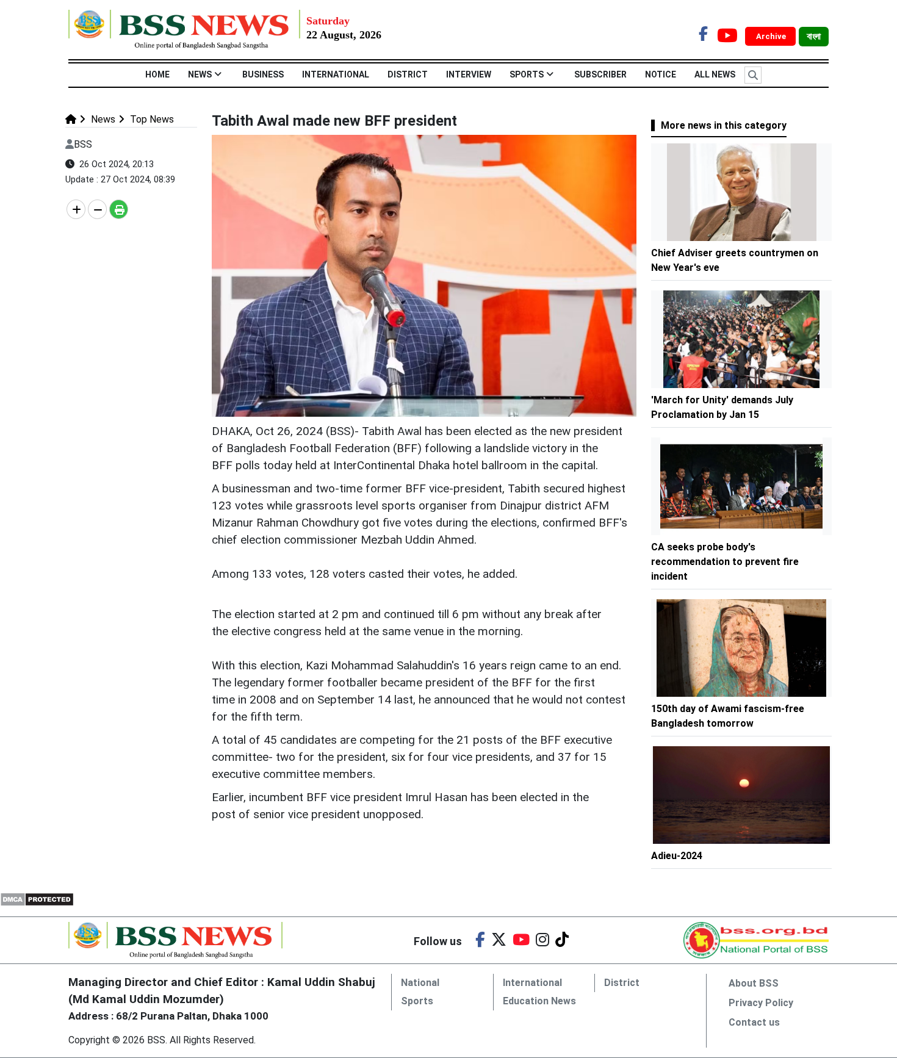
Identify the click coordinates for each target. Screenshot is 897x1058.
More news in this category (724, 125)
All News (714, 74)
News (200, 74)
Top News (151, 119)
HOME (157, 74)
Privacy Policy (761, 1003)
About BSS (754, 983)
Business (263, 74)
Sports (527, 74)
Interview (468, 74)
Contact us (754, 1022)
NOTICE (660, 74)
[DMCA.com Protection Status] (37, 898)
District (407, 74)
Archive (772, 36)
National (420, 982)
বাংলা (814, 36)
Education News (539, 1001)
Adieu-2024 (676, 856)
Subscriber (600, 74)
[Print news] (118, 209)
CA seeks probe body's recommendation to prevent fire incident (725, 561)
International (335, 74)
